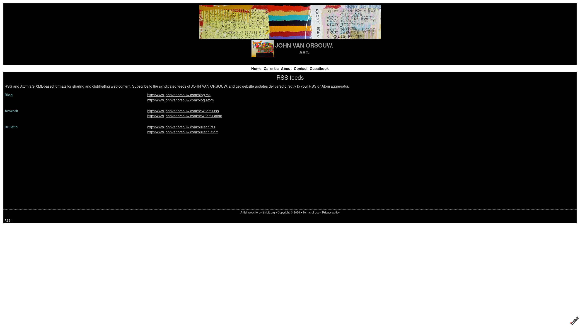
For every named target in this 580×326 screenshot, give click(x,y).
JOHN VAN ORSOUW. (304, 45)
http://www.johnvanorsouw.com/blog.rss (178, 94)
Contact (300, 68)
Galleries (271, 68)
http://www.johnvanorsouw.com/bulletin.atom (182, 131)
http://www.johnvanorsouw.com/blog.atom (180, 100)
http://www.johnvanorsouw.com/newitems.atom (184, 115)
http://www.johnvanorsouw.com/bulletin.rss (181, 126)
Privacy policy (331, 212)
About (286, 68)
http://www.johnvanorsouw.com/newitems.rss (183, 110)
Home (256, 68)
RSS (8, 220)
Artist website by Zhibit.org (257, 212)
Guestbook (319, 68)
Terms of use (311, 212)
